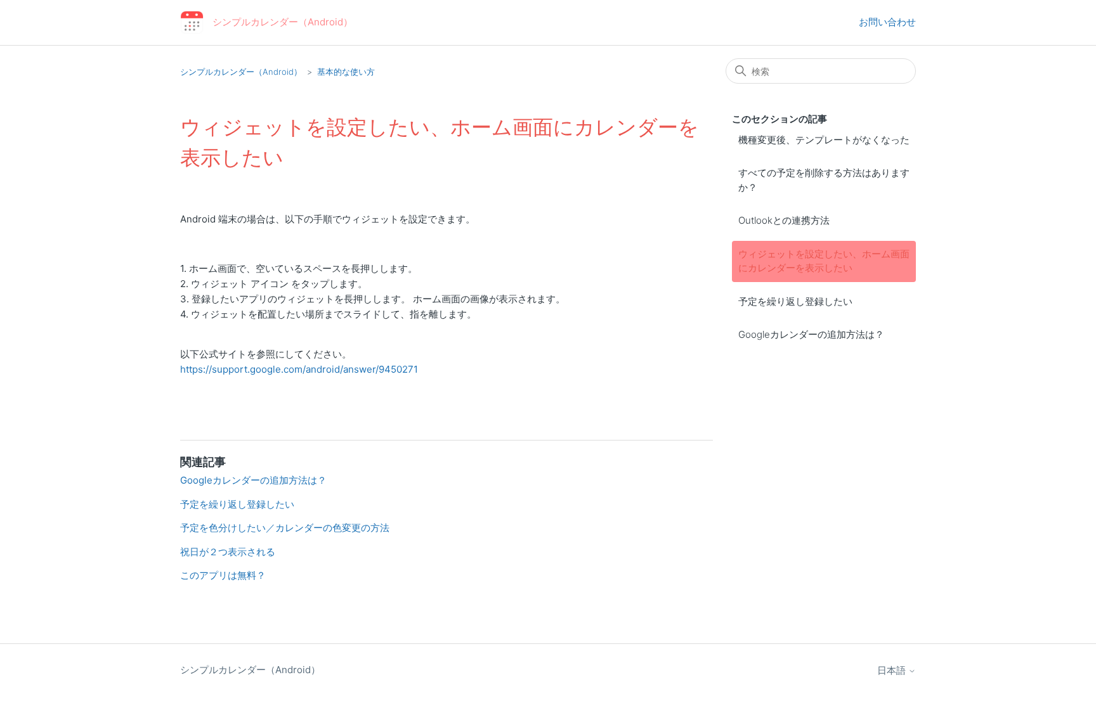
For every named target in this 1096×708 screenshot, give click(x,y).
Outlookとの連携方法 (784, 220)
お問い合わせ (887, 22)
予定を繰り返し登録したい (795, 301)
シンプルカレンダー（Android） (241, 72)
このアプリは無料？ (223, 575)
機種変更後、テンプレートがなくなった (824, 140)
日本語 (892, 670)
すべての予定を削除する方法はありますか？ (824, 180)
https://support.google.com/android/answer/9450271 (299, 369)
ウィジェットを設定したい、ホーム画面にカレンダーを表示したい (824, 261)
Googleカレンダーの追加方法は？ (811, 334)
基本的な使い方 (346, 72)
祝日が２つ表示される (227, 552)
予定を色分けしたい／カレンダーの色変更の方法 (284, 528)
